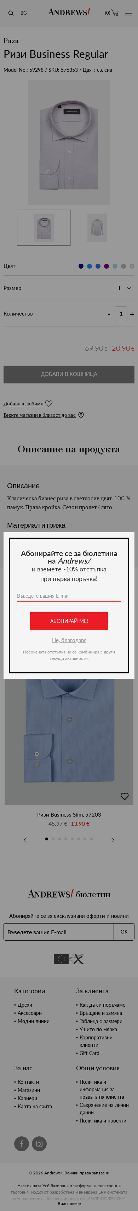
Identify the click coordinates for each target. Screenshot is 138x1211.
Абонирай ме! (69, 621)
